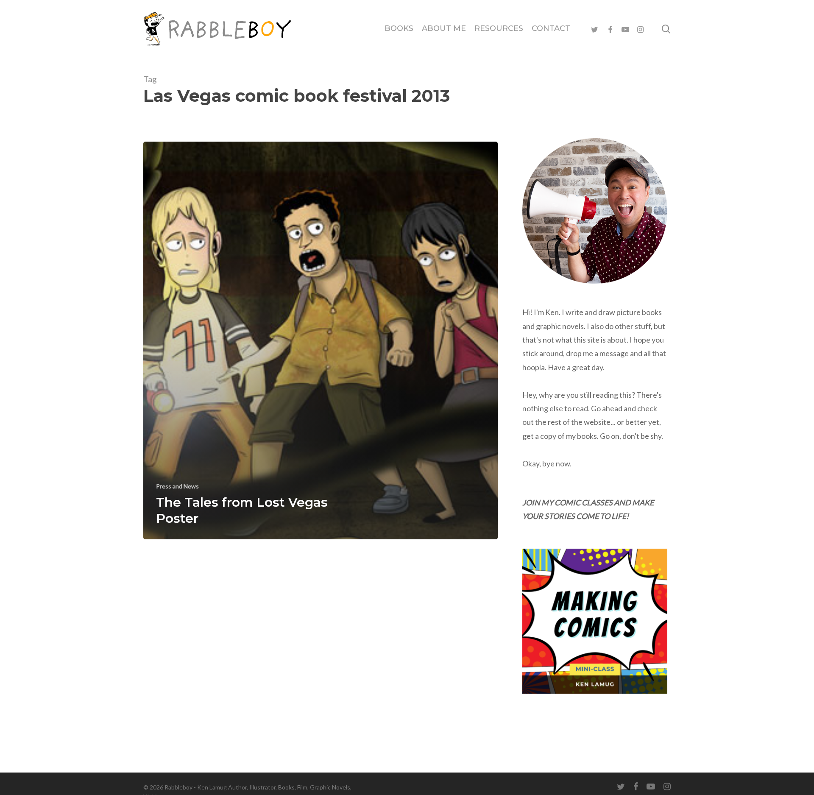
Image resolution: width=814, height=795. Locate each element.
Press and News (177, 486)
